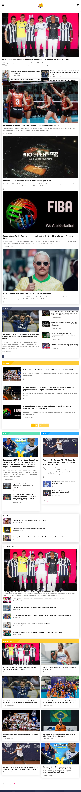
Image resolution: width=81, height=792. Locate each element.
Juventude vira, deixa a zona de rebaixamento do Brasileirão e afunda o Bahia (63, 335)
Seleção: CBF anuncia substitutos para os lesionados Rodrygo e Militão (35, 607)
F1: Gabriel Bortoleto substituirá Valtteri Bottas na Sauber (27, 293)
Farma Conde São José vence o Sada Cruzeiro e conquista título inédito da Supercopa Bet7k (42, 615)
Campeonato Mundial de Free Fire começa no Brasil (29, 528)
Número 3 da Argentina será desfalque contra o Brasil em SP (32, 624)
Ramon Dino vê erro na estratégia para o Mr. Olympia (29, 520)
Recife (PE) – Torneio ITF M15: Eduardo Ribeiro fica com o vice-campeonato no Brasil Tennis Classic (59, 462)
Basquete (6, 363)
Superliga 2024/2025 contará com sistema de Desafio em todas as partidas (23, 485)
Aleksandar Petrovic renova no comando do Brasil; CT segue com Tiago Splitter (38, 632)
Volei (4, 433)
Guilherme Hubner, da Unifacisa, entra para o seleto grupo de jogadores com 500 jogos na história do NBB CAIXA (48, 388)
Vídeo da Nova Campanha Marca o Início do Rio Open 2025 (27, 181)
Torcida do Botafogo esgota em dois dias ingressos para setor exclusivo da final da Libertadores (64, 324)
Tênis (44, 433)
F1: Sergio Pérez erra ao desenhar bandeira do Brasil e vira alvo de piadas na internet (39, 537)
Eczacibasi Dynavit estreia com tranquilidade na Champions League (31, 125)
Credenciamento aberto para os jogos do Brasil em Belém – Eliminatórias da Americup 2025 (47, 407)
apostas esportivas (29, 595)
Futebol (5, 308)
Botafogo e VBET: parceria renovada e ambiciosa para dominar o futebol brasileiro (35, 60)
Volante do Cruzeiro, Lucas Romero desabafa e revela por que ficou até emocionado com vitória (64, 72)
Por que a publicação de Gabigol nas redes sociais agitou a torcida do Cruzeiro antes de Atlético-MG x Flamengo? (64, 313)
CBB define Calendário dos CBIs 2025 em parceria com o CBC (48, 370)
